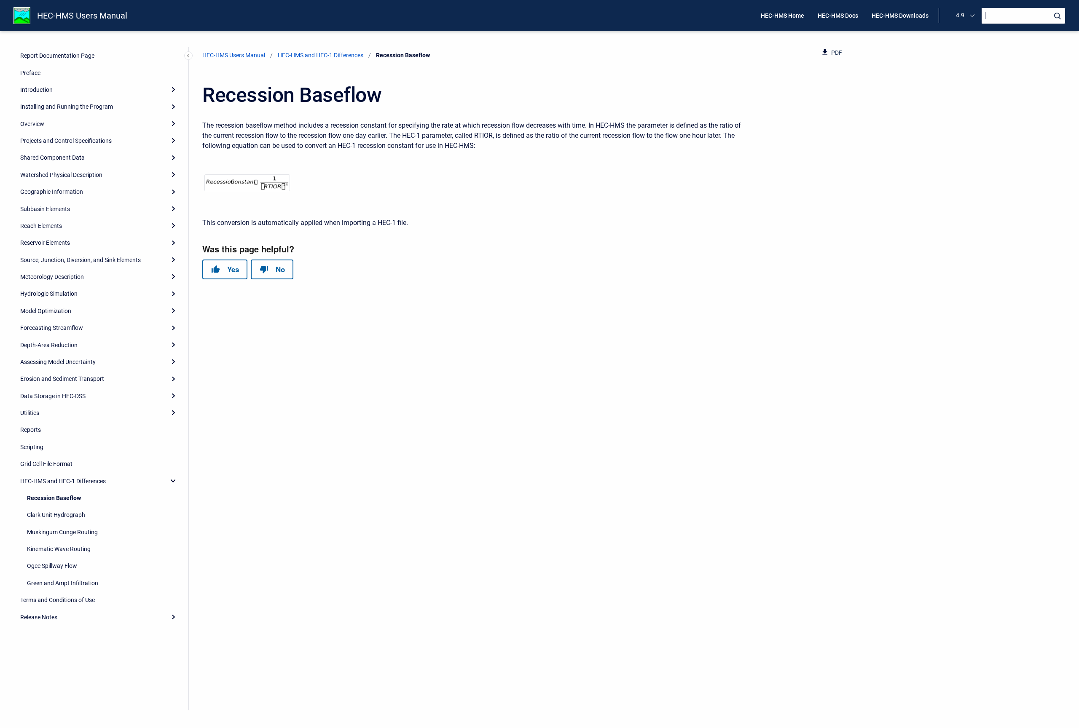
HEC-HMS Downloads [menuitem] (900, 15)
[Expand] (173, 89)
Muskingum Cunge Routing (62, 532)
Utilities (29, 413)
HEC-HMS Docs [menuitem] (838, 15)
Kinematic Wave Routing (59, 549)
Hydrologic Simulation (49, 293)
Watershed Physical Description (61, 174)
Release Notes (38, 617)
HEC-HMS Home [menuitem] (782, 15)
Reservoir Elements (45, 242)
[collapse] (173, 480)
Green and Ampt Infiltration (62, 583)
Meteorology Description (52, 276)
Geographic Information (51, 191)
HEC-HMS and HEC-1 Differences (63, 481)
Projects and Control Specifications (66, 140)
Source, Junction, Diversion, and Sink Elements (80, 260)
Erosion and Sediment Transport (62, 378)
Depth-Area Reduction (49, 345)
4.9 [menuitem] (960, 15)
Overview (32, 123)
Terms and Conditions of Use (57, 600)
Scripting (31, 447)
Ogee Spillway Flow (52, 565)
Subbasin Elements (45, 209)
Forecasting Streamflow (51, 327)
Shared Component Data (52, 157)
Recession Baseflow (54, 498)
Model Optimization (45, 311)
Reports (30, 429)
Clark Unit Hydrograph (56, 514)
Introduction (36, 89)
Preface (30, 73)
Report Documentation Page (57, 55)
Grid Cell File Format (46, 463)
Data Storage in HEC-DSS (53, 396)
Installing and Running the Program (66, 106)
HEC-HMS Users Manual (82, 16)
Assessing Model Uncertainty (58, 362)
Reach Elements (41, 225)
